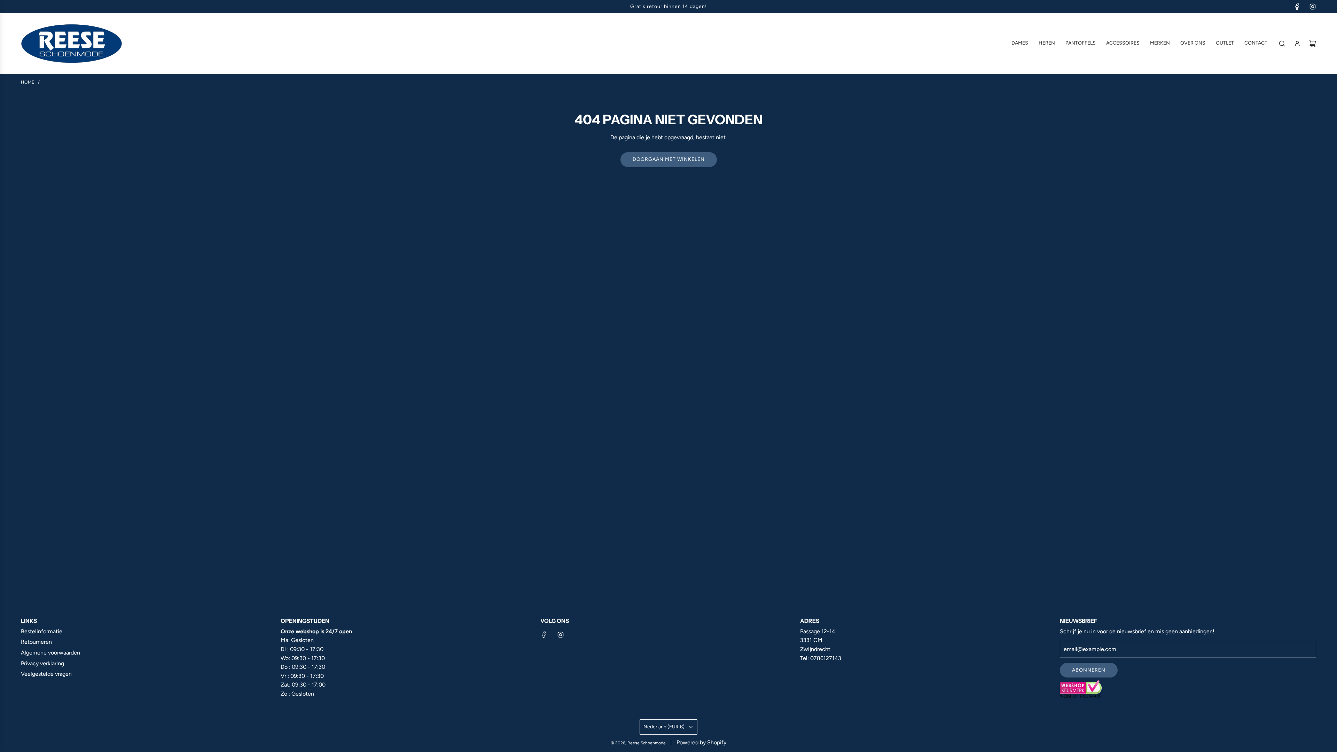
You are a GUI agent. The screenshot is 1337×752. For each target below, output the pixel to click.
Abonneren (1088, 670)
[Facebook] (1297, 6)
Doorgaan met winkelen (669, 159)
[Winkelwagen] (1312, 43)
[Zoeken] (1282, 43)
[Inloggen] (1297, 43)
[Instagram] (1312, 6)
